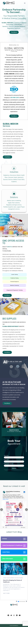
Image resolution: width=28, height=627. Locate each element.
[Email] (19, 615)
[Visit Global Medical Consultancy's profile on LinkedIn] (4, 492)
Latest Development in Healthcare (13, 577)
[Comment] (6, 527)
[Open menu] (24, 3)
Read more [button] (5, 499)
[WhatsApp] (14, 615)
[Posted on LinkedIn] (24, 492)
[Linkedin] (16, 615)
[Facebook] (8, 615)
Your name (6, 455)
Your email (6, 459)
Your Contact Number (8, 463)
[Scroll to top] (24, 623)
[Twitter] (11, 615)
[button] (1, 509)
